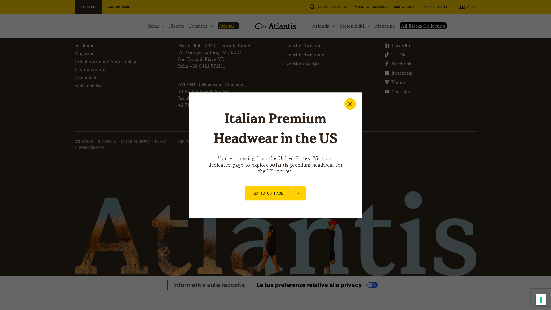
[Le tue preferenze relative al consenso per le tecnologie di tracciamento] (541, 299)
